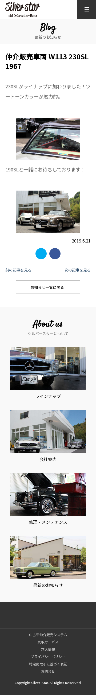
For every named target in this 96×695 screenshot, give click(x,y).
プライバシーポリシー (48, 656)
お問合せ (48, 671)
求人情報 (48, 649)
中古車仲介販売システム (48, 634)
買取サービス (48, 641)
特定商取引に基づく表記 (48, 664)
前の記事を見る (18, 270)
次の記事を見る (78, 270)
